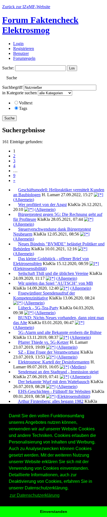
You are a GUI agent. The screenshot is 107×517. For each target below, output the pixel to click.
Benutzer (21, 53)
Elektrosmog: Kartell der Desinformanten (53, 362)
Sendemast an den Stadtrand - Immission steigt (58, 371)
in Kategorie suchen (19, 92)
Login (18, 43)
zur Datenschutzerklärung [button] (35, 495)
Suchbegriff (12, 87)
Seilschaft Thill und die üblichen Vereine (53, 273)
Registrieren (23, 48)
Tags (23, 108)
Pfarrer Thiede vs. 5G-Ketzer (43, 342)
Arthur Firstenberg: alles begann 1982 (50, 401)
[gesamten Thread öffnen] (98, 194)
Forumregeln (24, 58)
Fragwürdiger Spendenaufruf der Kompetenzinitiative (44, 295)
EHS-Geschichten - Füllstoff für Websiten (54, 391)
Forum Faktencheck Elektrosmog (40, 25)
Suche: (8, 68)
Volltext (25, 103)
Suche (9, 118)
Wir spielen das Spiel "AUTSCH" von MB (55, 283)
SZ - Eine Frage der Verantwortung (48, 352)
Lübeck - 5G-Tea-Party (38, 308)
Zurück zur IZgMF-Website (26, 6)
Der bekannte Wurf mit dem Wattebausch (53, 381)
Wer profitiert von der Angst (42, 204)
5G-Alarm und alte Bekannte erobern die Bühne (60, 332)
